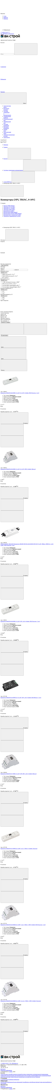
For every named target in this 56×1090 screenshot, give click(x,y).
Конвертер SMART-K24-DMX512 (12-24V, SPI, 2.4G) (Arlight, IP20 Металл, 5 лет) (21, 697)
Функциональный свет (10, 1075)
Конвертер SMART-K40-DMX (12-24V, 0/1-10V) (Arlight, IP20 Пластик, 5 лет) (20, 393)
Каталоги (3, 1082)
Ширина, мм (4, 315)
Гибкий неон (5, 130)
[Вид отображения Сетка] (12, 329)
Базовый (3, 252)
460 (3, 297)
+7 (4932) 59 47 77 (5, 1063)
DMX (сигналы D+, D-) (8, 274)
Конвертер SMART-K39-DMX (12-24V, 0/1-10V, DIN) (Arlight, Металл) (18, 469)
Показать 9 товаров (5, 322)
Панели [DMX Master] (9, 205)
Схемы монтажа (43, 1082)
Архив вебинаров (17, 1082)
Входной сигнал (5, 271)
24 (3, 291)
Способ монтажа (5, 313)
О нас (5, 16)
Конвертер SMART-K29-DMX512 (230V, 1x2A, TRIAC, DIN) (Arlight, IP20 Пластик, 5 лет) (23, 924)
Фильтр (3, 370)
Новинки (6, 144)
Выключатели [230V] (9, 211)
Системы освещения (6, 125)
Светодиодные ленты (6, 1074)
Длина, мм (3, 314)
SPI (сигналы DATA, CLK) (9, 283)
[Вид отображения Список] (35, 329)
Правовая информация (6, 1070)
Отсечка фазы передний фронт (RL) (11, 287)
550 (3, 299)
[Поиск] (25, 49)
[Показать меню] (19, 154)
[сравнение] (12, 430)
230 (3, 293)
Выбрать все (4, 272)
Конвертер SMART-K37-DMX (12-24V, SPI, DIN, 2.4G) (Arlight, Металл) (19, 773)
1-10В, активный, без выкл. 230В (11, 282)
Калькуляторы (35, 1082)
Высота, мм (3, 317)
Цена (2, 347)
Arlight (10, 1071)
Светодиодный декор (8, 1077)
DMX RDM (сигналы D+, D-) (10, 276)
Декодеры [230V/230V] (9, 209)
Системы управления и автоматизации (31, 1074)
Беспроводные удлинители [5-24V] (12, 215)
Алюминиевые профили (7, 117)
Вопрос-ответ (28, 1082)
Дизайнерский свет (21, 1075)
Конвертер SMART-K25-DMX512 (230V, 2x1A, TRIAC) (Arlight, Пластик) (19, 848)
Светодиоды (7, 137)
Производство (6, 1079)
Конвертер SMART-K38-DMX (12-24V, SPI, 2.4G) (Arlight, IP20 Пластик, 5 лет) (20, 621)
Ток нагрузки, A (5, 321)
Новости (6, 17)
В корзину (25, 423)
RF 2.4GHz (5, 277)
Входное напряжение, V (7, 288)
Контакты (11, 33)
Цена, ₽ (2, 268)
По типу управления (6, 264)
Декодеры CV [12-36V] (9, 207)
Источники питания (6, 109)
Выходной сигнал (5, 279)
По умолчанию (4, 335)
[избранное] (12, 441)
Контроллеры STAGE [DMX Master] (13, 213)
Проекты (6, 18)
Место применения (5, 319)
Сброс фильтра (4, 265)
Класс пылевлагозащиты (7, 311)
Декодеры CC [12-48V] (9, 208)
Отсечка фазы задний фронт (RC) (11, 285)
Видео (6, 1082)
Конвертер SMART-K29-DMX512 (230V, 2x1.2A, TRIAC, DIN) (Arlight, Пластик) (21, 1001)
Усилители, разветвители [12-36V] (12, 216)
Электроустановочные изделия (21, 1077)
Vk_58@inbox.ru (14, 1063)
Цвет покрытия (4, 300)
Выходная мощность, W (6, 294)
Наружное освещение (6, 127)
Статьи (23, 1082)
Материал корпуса (5, 318)
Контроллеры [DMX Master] (10, 212)
